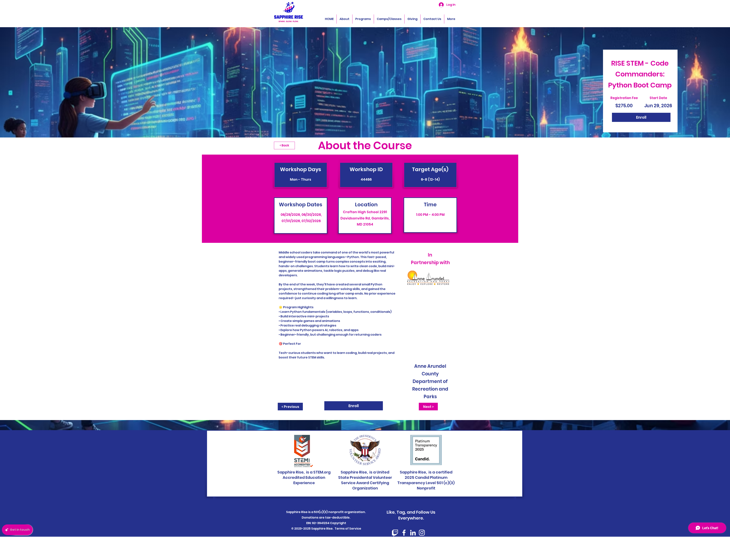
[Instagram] (422, 533)
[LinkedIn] (413, 533)
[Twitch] (395, 533)
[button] (363, 19)
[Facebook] (404, 533)
